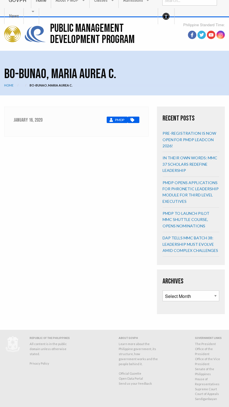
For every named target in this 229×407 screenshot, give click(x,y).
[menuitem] (13, 16)
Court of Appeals (207, 394)
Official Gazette (130, 373)
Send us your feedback (135, 383)
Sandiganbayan (206, 399)
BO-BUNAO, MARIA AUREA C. (51, 85)
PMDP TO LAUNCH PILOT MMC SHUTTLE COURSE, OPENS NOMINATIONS (186, 219)
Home (8, 85)
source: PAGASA (212, 29)
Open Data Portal (131, 378)
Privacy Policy (39, 363)
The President (205, 344)
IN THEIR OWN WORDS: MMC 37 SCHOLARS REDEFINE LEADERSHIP (190, 164)
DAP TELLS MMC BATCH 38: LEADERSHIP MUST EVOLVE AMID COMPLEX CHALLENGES (190, 244)
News (14, 16)
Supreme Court (206, 389)
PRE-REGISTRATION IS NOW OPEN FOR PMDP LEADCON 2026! (189, 139)
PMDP (119, 120)
